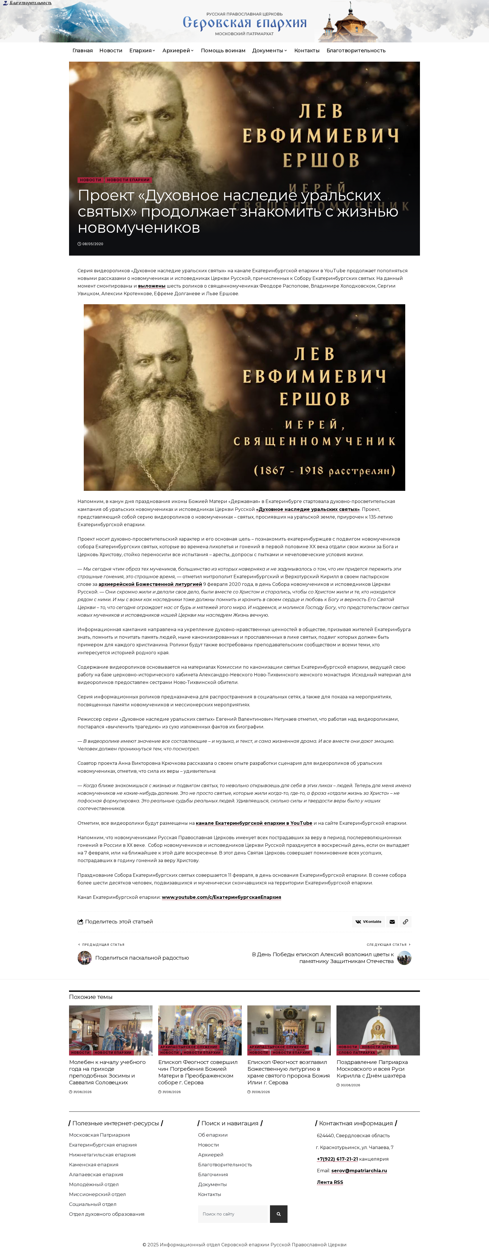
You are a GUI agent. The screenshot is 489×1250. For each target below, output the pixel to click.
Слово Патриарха (357, 1053)
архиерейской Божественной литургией (150, 584)
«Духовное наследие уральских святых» (308, 509)
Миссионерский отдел (97, 1194)
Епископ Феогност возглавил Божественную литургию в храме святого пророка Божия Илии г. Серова (288, 1072)
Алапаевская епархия (96, 1174)
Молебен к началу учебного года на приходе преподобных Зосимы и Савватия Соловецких (107, 1072)
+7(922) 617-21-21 (337, 1159)
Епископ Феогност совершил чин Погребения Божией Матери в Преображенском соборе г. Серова (198, 1072)
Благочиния (213, 1174)
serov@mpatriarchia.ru (359, 1170)
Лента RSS (330, 1182)
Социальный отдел (93, 1204)
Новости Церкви (379, 1047)
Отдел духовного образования (107, 1214)
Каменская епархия (94, 1164)
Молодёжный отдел (94, 1184)
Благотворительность (30, 3)
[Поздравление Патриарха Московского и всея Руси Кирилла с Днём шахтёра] (378, 1030)
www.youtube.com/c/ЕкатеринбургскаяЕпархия (221, 897)
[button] (405, 921)
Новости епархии (128, 180)
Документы (212, 1184)
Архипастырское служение (189, 1047)
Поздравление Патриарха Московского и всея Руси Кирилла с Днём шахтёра (372, 1069)
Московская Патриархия (99, 1135)
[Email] (392, 921)
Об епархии (213, 1135)
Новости (90, 180)
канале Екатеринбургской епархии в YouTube (254, 823)
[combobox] (233, 1214)
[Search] (279, 1214)
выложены (152, 286)
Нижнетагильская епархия (102, 1155)
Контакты (209, 1194)
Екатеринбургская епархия (103, 1145)
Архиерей (211, 1155)
